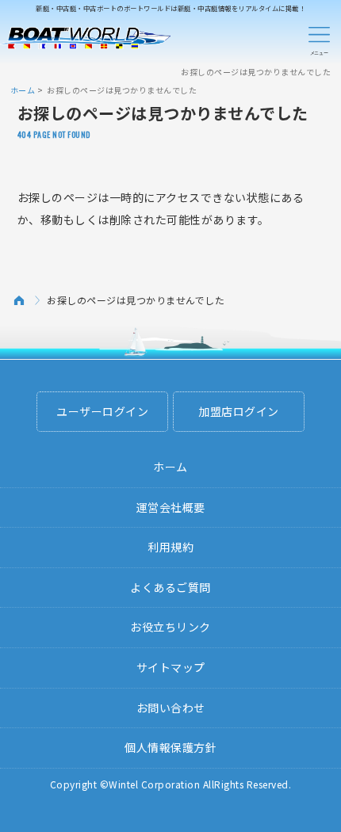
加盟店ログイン (238, 411)
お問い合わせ (170, 708)
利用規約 (170, 547)
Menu (319, 38)
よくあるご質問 (170, 587)
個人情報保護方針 (170, 747)
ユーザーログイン (102, 411)
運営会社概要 (170, 507)
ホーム (23, 90)
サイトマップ (170, 667)
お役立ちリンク (170, 627)
